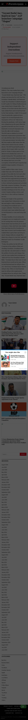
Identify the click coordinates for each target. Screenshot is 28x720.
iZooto (25, 368)
